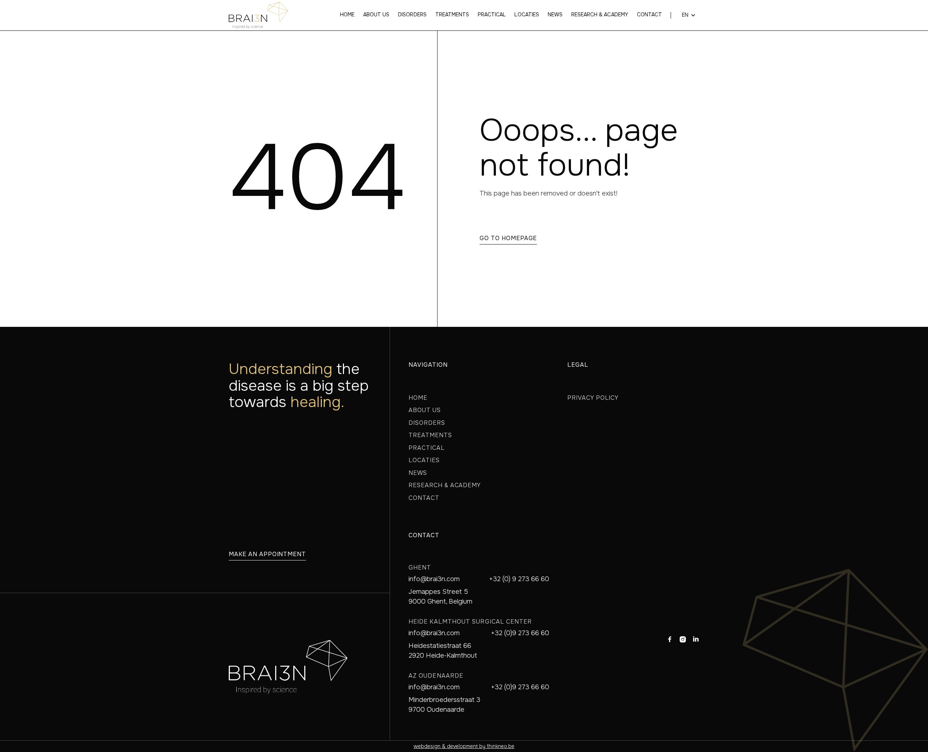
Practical (492, 15)
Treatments (452, 15)
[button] (685, 15)
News (555, 15)
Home (347, 15)
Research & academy (599, 15)
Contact (649, 15)
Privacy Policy (592, 398)
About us (376, 15)
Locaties (526, 15)
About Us (425, 410)
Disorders (412, 15)
